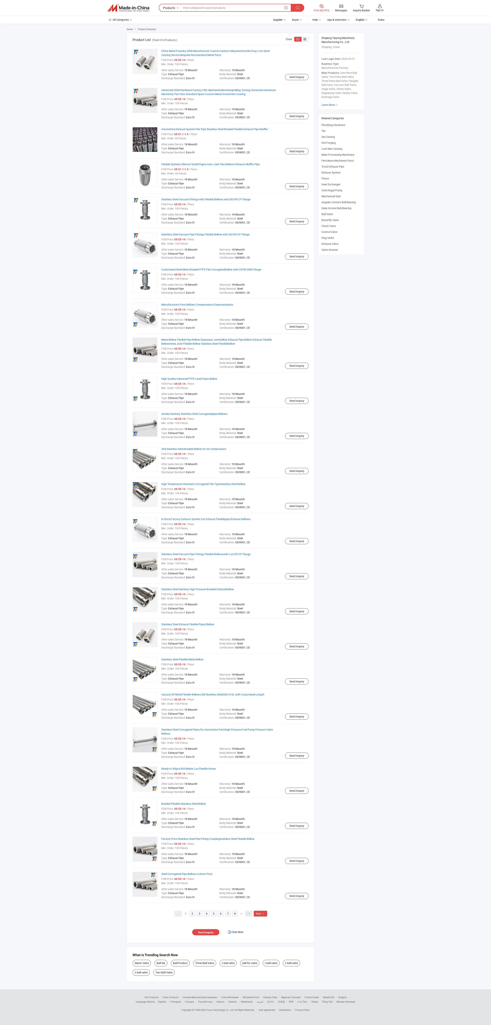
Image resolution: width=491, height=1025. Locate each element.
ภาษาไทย (302, 1001)
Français (189, 1001)
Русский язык (205, 1001)
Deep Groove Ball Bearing (336, 208)
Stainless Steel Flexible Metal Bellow (182, 659)
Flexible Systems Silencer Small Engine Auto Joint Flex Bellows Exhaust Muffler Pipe (210, 164)
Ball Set (161, 963)
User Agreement (267, 1009)
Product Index (312, 997)
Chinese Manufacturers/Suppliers (200, 997)
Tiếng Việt (327, 1001)
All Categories (121, 19)
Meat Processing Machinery (337, 154)
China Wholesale (230, 997)
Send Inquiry (296, 77)
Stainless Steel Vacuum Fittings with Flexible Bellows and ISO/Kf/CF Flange (205, 199)
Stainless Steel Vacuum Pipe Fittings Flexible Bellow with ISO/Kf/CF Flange (205, 234)
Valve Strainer (329, 250)
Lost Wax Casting (331, 148)
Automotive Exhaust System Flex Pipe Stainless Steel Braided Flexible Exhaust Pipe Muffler (214, 129)
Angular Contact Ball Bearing (338, 202)
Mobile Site (328, 997)
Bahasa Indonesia (346, 1001)
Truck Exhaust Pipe (332, 166)
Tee (323, 131)
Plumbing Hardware (333, 125)
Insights (342, 997)
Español (162, 1001)
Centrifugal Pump (331, 190)
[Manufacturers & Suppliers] (128, 8)
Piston (325, 178)
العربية (260, 1001)
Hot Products (151, 997)
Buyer (295, 19)
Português (175, 1001)
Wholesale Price (251, 997)
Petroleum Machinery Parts (337, 160)
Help (315, 19)
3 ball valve (141, 972)
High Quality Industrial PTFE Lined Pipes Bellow (189, 379)
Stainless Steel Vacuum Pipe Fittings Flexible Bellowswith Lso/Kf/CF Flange (205, 554)
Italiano (220, 1001)
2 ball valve (291, 963)
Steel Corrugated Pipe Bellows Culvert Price (186, 874)
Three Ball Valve (204, 963)
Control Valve (329, 232)
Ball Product (180, 963)
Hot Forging (328, 143)
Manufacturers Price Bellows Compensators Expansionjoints (197, 304)
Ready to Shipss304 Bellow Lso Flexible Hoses (188, 768)
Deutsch (232, 1001)
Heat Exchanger (330, 184)
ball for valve (249, 963)
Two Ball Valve (164, 972)
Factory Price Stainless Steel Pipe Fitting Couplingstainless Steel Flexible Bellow (208, 839)
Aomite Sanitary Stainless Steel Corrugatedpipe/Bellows (194, 414)
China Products (170, 997)
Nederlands (247, 1001)
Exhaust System (331, 172)
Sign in (380, 10)
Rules (381, 19)
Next (260, 913)
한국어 (270, 1001)
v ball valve (228, 963)
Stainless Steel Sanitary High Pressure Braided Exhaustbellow (197, 589)
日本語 (281, 1001)
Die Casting (328, 137)
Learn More (330, 105)
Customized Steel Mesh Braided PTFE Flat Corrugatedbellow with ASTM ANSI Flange (211, 269)
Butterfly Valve (330, 220)
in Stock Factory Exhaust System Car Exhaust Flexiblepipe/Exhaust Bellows (205, 519)
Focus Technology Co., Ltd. (220, 1009)
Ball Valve (327, 214)
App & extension (336, 19)
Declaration (285, 1009)
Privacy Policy (302, 1009)
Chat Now (237, 932)
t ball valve (271, 963)
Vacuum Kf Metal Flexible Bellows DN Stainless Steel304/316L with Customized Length (212, 694)
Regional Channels (291, 997)
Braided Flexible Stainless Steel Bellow (183, 804)
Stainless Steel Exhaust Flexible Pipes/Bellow (187, 624)
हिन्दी (291, 1001)
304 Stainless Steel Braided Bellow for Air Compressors (193, 449)
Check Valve (328, 226)
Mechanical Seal (331, 196)
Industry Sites (270, 997)
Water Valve (142, 963)
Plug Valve (327, 238)
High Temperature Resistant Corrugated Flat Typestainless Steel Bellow (203, 484)
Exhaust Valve (329, 244)
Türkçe (314, 1001)
